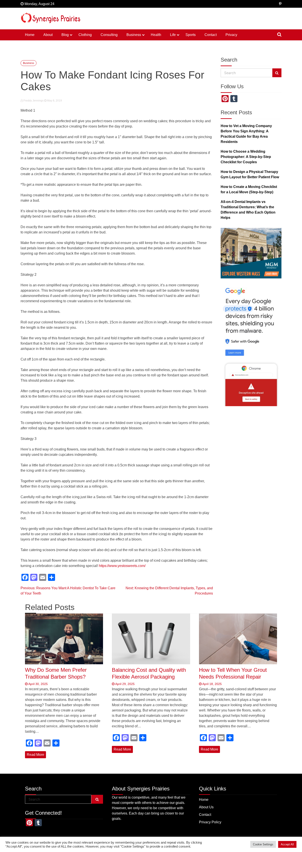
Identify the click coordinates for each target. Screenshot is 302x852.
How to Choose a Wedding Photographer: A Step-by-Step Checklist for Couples (246, 157)
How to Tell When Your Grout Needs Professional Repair (233, 673)
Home (29, 35)
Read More (35, 754)
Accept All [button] (287, 844)
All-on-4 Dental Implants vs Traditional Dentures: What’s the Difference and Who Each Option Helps (248, 210)
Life (173, 35)
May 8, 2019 (54, 100)
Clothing (85, 35)
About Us (206, 807)
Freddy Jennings (33, 100)
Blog (65, 35)
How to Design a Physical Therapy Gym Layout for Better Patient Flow (250, 174)
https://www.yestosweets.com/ (122, 566)
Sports (190, 35)
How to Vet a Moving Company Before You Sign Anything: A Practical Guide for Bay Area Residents (246, 134)
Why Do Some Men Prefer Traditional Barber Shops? (56, 673)
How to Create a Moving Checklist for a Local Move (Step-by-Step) (249, 189)
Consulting (109, 35)
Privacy (231, 35)
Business (133, 35)
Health (156, 35)
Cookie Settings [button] (263, 844)
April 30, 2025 (38, 684)
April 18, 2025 (212, 684)
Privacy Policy (210, 822)
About (48, 35)
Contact (211, 35)
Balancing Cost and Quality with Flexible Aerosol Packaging (149, 673)
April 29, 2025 (125, 684)
